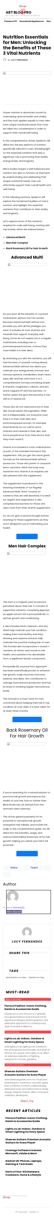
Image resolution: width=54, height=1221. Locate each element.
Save (24, 962)
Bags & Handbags (14, 999)
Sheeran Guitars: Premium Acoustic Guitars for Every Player (28, 1141)
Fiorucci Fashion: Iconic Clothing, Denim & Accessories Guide (26, 1119)
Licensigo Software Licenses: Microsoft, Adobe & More (23, 1152)
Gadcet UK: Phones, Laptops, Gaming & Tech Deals (23, 1162)
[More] (30, 962)
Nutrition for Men (37, 977)
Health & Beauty (11, 30)
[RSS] (34, 1203)
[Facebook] (9, 962)
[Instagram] (24, 1203)
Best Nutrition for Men (16, 977)
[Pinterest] (29, 1203)
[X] (16, 962)
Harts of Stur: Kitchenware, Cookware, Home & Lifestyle (23, 1173)
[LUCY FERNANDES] (5, 60)
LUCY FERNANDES (19, 60)
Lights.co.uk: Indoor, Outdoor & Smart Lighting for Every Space (25, 1130)
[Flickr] (19, 1203)
